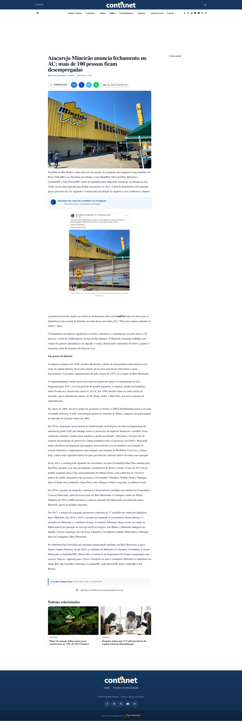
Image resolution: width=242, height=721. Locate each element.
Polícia (102, 13)
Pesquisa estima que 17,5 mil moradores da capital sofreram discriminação (124, 642)
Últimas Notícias (75, 13)
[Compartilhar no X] (89, 85)
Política (112, 13)
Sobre (107, 688)
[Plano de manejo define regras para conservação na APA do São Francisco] (73, 620)
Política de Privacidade (125, 688)
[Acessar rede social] (185, 13)
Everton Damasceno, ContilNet (63, 75)
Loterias (170, 13)
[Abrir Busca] (205, 4)
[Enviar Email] (206, 13)
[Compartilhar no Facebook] (81, 85)
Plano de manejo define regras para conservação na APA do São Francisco (69, 642)
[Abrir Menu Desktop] (37, 13)
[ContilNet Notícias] (121, 4)
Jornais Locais (157, 13)
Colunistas (90, 13)
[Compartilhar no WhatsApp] (96, 85)
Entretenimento (126, 13)
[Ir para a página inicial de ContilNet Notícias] (121, 680)
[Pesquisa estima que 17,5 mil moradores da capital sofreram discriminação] (126, 620)
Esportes (141, 13)
